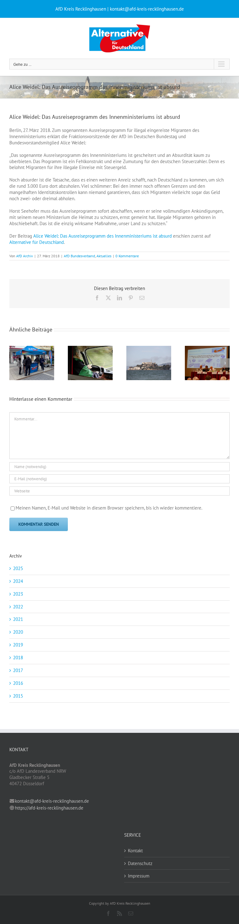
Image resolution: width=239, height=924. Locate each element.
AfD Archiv (24, 256)
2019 (18, 645)
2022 (18, 607)
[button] (14, 363)
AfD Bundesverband (79, 256)
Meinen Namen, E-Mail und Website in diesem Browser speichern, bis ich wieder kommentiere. (109, 508)
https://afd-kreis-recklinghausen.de (49, 808)
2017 (18, 670)
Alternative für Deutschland (36, 242)
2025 (18, 568)
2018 (18, 657)
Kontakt (135, 851)
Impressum (138, 876)
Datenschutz (140, 863)
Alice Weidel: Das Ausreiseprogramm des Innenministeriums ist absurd (102, 236)
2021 (18, 619)
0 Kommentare (127, 256)
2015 (18, 696)
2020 (18, 632)
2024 (18, 581)
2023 (18, 594)
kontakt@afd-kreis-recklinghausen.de (52, 801)
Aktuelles (103, 256)
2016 (18, 683)
